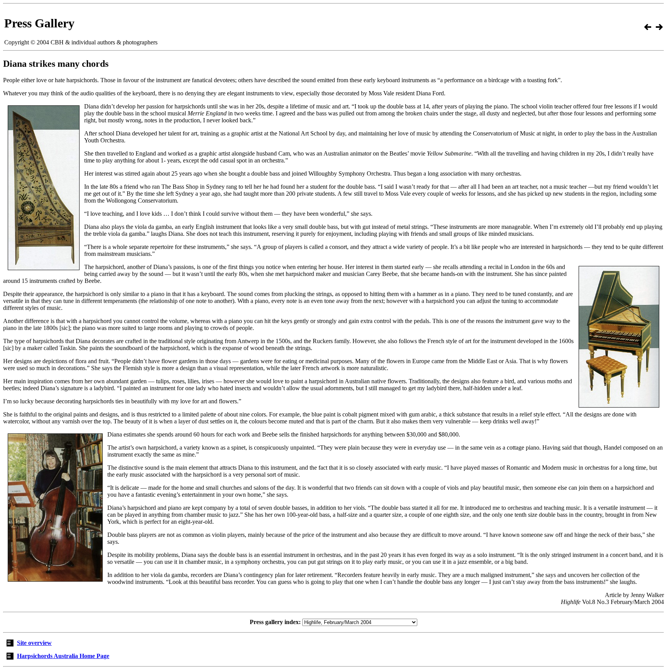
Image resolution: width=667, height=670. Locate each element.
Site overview (34, 643)
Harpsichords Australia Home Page (63, 656)
